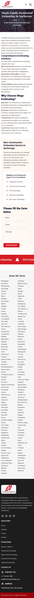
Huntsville (4, 283)
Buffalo (20, 405)
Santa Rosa (5, 387)
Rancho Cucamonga (7, 385)
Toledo (20, 438)
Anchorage (4, 289)
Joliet (20, 299)
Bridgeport (4, 433)
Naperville (21, 296)
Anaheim (4, 342)
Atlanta (3, 471)
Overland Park (22, 314)
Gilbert (3, 304)
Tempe (3, 309)
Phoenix (3, 291)
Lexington (21, 324)
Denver (3, 417)
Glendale (4, 306)
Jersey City (21, 395)
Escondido (4, 410)
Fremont (4, 357)
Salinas (3, 402)
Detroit (20, 347)
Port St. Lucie (5, 453)
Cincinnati (21, 435)
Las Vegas (21, 372)
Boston (20, 339)
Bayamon (21, 463)
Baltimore (21, 337)
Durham (20, 420)
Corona (3, 392)
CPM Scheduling (14, 191)
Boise (19, 289)
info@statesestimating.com (10, 579)
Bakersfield (5, 339)
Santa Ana (4, 347)
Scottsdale (5, 301)
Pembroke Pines (6, 463)
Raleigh (20, 415)
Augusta (4, 473)
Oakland (3, 337)
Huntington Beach (7, 374)
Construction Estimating (17, 186)
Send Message (11, 245)
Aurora (3, 423)
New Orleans (22, 326)
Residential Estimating (8, 551)
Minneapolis (22, 352)
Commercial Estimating (8, 558)
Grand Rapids (22, 349)
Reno (19, 377)
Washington (5, 435)
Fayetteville (22, 425)
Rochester (21, 407)
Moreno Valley (6, 359)
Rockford (21, 301)
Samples (4, 529)
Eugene (20, 453)
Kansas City (22, 316)
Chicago (20, 291)
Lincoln (20, 369)
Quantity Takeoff (7, 547)
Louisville (21, 321)
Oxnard (3, 372)
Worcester (21, 342)
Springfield (21, 344)
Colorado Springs (6, 420)
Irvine (3, 352)
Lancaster (4, 400)
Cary (19, 428)
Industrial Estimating (8, 562)
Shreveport (21, 331)
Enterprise (21, 390)
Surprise (4, 314)
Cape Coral (4, 455)
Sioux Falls (21, 468)
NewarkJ (21, 392)
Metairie (20, 334)
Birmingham (5, 281)
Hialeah (3, 450)
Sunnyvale (4, 407)
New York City (22, 402)
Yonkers (20, 410)
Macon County (22, 283)
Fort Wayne (21, 306)
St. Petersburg (6, 448)
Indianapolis (22, 304)
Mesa (3, 296)
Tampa (3, 443)
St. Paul (20, 354)
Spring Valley (22, 385)
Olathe (20, 319)
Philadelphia (22, 455)
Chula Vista (4, 354)
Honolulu (21, 286)
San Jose (4, 324)
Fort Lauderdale (6, 460)
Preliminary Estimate (16, 182)
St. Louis (21, 362)
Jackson (20, 357)
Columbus (21, 281)
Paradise (21, 382)
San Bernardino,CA (7, 367)
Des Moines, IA (23, 309)
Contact (4, 537)
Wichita (20, 311)
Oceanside (4, 390)
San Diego (4, 321)
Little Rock (5, 316)
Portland (21, 448)
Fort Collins (5, 425)
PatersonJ (21, 397)
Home (15, 20)
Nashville (21, 471)
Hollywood (4, 465)
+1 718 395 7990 (7, 576)
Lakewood (4, 428)
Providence (21, 465)
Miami (3, 440)
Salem (20, 450)
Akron (20, 440)
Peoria (3, 311)
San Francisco (5, 326)
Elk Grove (4, 382)
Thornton (4, 430)
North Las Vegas (23, 379)
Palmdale (4, 405)
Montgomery (5, 286)
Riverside (4, 344)
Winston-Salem (23, 423)
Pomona (4, 412)
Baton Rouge (22, 329)
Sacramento (5, 331)
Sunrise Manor (22, 387)
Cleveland (21, 433)
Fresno (3, 329)
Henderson (21, 374)
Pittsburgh (21, 458)
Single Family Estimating (9, 555)
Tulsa (19, 445)
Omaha (20, 367)
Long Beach (5, 334)
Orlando (3, 445)
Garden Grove (5, 395)
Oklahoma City (22, 443)
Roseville (4, 415)
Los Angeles (5, 319)
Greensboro (21, 417)
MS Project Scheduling (16, 199)
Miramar (3, 468)
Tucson (3, 294)
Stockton (4, 349)
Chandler (4, 299)
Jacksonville (5, 438)
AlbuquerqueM (22, 400)
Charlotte (21, 412)
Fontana (4, 362)
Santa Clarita (5, 369)
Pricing (3, 533)
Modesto (4, 364)
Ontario (3, 379)
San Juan (21, 460)
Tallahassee (5, 458)
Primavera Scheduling (16, 195)
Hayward (4, 397)
